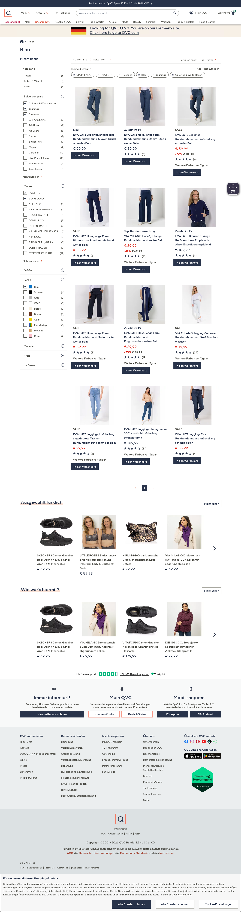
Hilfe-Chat (26, 741)
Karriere (147, 775)
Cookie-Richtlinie (181, 894)
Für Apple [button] (172, 714)
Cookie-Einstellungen (218, 904)
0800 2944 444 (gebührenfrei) (38, 753)
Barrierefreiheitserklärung (157, 759)
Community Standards (134, 853)
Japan (137, 833)
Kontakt (24, 747)
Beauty (137, 21)
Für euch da (108, 771)
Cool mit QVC (63, 21)
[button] (196, 13)
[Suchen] (175, 13)
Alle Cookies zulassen (131, 904)
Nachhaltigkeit (151, 753)
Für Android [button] (205, 714)
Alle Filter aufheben (208, 68)
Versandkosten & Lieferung (76, 759)
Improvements (92, 867)
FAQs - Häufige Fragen (74, 783)
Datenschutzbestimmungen (96, 853)
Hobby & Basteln (185, 21)
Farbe (27, 280)
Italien (129, 833)
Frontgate (50, 867)
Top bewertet (96, 21)
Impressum (166, 853)
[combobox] (124, 13)
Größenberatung (70, 753)
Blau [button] (143, 74)
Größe (28, 270)
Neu (27, 21)
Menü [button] (24, 12)
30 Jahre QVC (42, 21)
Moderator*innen (152, 781)
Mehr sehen (211, 503)
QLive (23, 759)
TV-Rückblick (62, 12)
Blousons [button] (126, 74)
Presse (23, 765)
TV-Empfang (150, 787)
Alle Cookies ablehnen (175, 904)
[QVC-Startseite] (21, 42)
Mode (125, 21)
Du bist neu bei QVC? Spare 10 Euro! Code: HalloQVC (119, 3)
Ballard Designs (34, 867)
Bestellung (67, 741)
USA (103, 833)
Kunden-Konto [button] (104, 714)
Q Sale (113, 21)
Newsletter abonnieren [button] (52, 714)
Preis (27, 355)
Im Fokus (29, 365)
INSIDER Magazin (112, 741)
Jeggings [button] (160, 74)
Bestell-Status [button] (137, 714)
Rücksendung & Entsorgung (76, 771)
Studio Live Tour (152, 793)
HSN (22, 867)
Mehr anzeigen (31, 176)
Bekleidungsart (33, 96)
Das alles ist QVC (152, 747)
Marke (28, 186)
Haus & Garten (207, 21)
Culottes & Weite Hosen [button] (188, 74)
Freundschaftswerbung (115, 759)
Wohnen (166, 21)
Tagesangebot (12, 21)
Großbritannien (115, 833)
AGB (70, 853)
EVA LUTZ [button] (106, 74)
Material (29, 346)
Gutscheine (108, 753)
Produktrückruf (28, 777)
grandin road (76, 867)
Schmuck (151, 21)
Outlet (146, 799)
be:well (80, 21)
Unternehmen (151, 741)
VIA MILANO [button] (83, 74)
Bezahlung (67, 765)
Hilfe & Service (69, 789)
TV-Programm (110, 747)
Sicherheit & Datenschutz (75, 777)
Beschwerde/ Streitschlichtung (78, 795)
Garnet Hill (62, 867)
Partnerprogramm (112, 765)
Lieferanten (26, 771)
